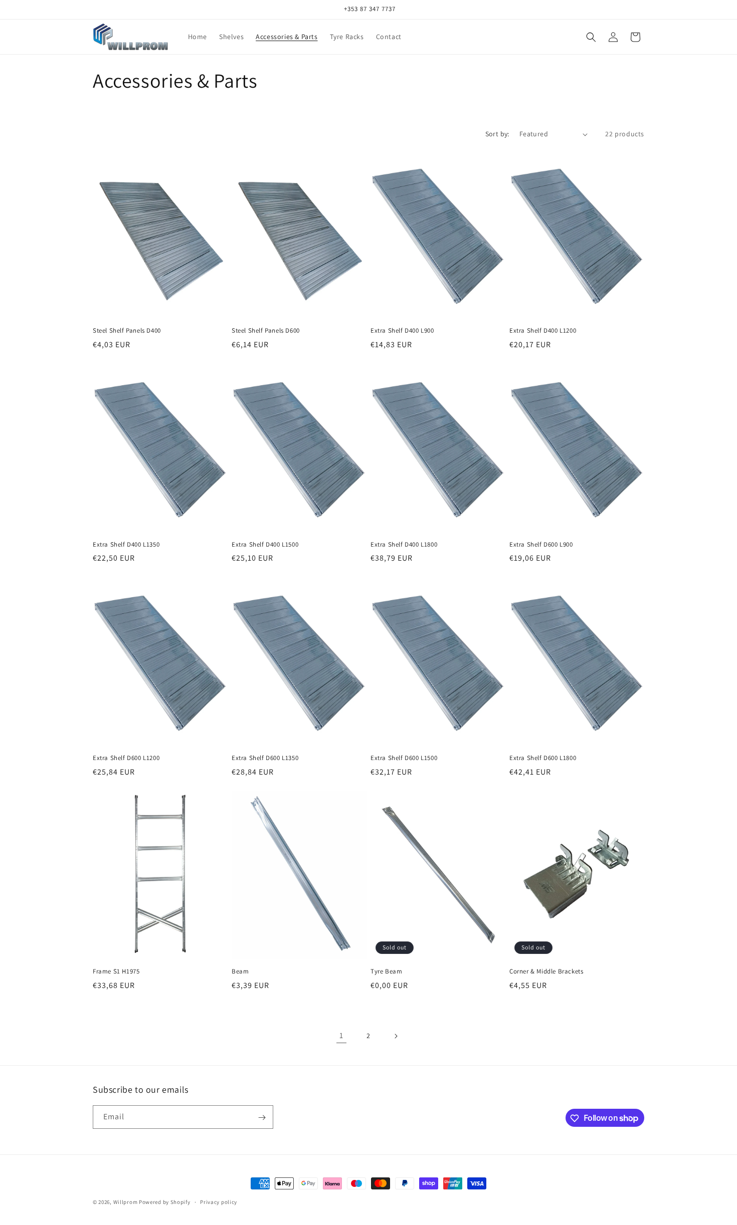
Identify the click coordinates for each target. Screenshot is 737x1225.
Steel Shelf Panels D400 (127, 331)
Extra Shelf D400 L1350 (126, 545)
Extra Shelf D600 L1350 (265, 758)
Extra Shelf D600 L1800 (542, 758)
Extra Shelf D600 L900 (541, 545)
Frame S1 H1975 (116, 971)
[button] (591, 37)
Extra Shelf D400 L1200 (542, 331)
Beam (240, 971)
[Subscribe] (262, 1117)
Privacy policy (218, 1201)
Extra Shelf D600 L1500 (404, 758)
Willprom (125, 1201)
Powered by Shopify (165, 1201)
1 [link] (341, 1035)
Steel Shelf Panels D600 (266, 331)
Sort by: (497, 133)
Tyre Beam (386, 971)
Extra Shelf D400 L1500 (265, 545)
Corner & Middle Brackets (546, 971)
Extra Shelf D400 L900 (402, 331)
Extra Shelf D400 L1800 (404, 545)
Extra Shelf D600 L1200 (126, 758)
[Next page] (396, 1036)
